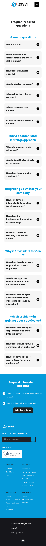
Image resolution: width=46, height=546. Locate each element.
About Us (25, 503)
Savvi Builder (10, 472)
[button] (36, 4)
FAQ (7, 475)
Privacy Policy (17, 532)
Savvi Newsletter (27, 499)
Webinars (25, 496)
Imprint (14, 528)
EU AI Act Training (27, 486)
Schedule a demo (23, 410)
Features (9, 469)
